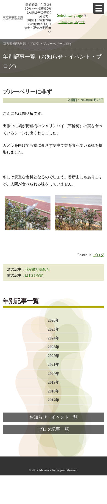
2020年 (53, 373)
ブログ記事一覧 (53, 429)
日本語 (62, 22)
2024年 (53, 338)
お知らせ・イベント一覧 (53, 417)
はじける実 (34, 275)
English (73, 22)
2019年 (53, 382)
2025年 (53, 329)
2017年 (53, 400)
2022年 (53, 355)
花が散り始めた (37, 269)
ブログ (98, 255)
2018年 (53, 391)
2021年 (53, 364)
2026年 (53, 320)
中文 (82, 22)
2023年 (53, 347)
